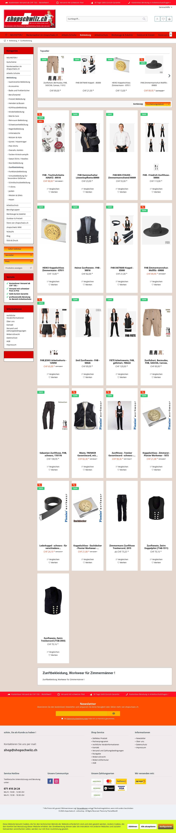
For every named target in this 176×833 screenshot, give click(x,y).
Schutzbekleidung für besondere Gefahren (17, 177)
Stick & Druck (12, 240)
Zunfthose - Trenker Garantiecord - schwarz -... (121, 454)
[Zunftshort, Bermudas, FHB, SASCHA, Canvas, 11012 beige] (60, 78)
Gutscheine (11, 62)
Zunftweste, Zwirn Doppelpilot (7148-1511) (156, 546)
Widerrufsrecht (13, 334)
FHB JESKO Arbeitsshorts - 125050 (53, 361)
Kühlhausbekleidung (17, 107)
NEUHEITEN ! (12, 57)
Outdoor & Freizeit (14, 218)
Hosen (11, 199)
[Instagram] (56, 781)
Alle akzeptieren (148, 826)
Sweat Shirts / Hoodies (18, 158)
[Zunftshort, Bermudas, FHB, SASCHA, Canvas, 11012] (55, 65)
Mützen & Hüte (15, 137)
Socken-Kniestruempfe (18, 154)
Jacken (11, 191)
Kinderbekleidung (16, 112)
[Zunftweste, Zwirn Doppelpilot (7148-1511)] (156, 508)
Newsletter (141, 738)
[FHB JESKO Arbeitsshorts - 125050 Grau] (50, 352)
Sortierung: (138, 104)
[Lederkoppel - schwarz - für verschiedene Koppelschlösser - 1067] (53, 508)
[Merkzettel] (163, 18)
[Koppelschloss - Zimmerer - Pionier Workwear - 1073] (156, 415)
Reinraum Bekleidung (17, 120)
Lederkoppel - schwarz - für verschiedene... (53, 546)
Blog (8, 236)
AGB (8, 341)
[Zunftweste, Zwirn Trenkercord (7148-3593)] (53, 601)
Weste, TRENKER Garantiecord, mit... (87, 454)
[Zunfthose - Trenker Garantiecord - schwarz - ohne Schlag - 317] (122, 415)
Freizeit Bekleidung (16, 99)
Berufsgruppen (13, 209)
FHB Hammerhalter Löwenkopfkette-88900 (87, 176)
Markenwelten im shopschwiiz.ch (14, 67)
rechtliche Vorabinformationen (15, 316)
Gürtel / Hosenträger (17, 141)
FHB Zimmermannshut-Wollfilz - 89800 (154, 83)
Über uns (11, 321)
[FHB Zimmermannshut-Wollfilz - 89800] (154, 65)
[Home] (6, 35)
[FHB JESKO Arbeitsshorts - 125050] (53, 323)
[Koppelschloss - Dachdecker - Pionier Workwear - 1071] (87, 508)
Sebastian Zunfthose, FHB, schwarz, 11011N (53, 454)
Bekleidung (11, 77)
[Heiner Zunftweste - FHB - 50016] (87, 230)
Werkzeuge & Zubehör (16, 214)
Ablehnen (133, 826)
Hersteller (9, 255)
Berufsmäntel (14, 94)
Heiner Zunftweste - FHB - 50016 (88, 269)
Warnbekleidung (15, 163)
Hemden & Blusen (16, 103)
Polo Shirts (13, 146)
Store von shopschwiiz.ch (17, 223)
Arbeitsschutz (12, 205)
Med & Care (13, 116)
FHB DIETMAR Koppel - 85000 (88, 82)
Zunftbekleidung (15, 167)
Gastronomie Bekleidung (19, 82)
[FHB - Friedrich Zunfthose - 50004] (156, 137)
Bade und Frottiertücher (19, 90)
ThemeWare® (112, 811)
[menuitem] (155, 7)
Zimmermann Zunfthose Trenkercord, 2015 (122, 546)
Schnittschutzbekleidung (19, 182)
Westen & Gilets (15, 195)
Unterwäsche (14, 133)
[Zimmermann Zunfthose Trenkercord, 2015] (122, 508)
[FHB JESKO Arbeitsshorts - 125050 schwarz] (55, 352)
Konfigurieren (166, 826)
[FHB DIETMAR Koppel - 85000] (88, 65)
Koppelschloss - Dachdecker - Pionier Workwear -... (87, 546)
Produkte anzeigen (14, 268)
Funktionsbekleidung (17, 171)
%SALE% (10, 231)
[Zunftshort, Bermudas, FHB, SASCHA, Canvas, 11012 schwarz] (55, 78)
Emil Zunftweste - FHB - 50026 (87, 361)
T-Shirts (11, 187)
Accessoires (13, 86)
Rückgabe (97, 753)
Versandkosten (82, 808)
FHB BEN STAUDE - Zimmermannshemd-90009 (122, 176)
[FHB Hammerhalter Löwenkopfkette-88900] (87, 137)
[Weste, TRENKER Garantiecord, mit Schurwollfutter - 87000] (87, 415)
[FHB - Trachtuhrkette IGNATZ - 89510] (53, 137)
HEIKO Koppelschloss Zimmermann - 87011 (121, 83)
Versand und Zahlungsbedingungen (16, 329)
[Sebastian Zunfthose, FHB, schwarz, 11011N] (53, 415)
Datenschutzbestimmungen (77, 718)
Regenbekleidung (16, 129)
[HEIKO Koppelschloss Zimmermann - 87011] (121, 65)
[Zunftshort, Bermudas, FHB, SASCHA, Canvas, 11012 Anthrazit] (50, 78)
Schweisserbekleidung (18, 124)
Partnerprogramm (100, 741)
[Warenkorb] (169, 18)
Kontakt (10, 325)
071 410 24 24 (12, 788)
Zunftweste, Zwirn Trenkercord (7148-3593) (53, 639)
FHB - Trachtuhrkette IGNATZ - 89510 (53, 176)
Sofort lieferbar (14, 249)
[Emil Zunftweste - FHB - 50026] (87, 323)
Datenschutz (12, 338)
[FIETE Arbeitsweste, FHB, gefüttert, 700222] (122, 323)
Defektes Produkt (100, 738)
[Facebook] (50, 781)
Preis (7, 261)
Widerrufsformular (101, 760)
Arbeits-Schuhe (13, 73)
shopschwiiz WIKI (14, 227)
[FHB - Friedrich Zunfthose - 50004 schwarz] (156, 167)
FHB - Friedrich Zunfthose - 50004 (156, 176)
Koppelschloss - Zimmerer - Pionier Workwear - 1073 (156, 454)
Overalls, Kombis (15, 150)
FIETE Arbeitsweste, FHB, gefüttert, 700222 (122, 361)
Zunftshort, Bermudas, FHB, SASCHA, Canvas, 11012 (55, 83)
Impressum (11, 345)
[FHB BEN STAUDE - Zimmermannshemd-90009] (122, 137)
